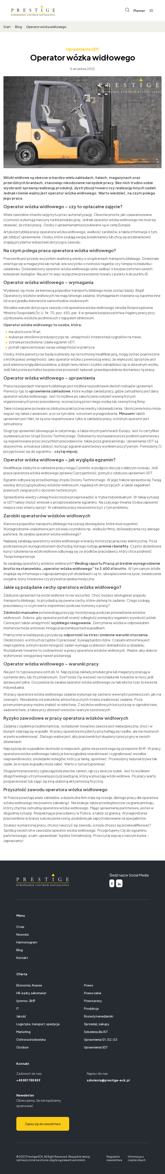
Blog (18, 27)
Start (7, 27)
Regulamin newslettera (114, 1158)
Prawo (88, 985)
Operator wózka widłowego (46, 27)
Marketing (23, 1032)
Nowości (22, 934)
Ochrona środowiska (31, 1039)
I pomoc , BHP (25, 1001)
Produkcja (91, 1008)
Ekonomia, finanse (29, 985)
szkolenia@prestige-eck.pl (108, 1080)
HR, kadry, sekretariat (31, 993)
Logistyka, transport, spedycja (38, 1024)
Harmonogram (26, 942)
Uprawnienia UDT (82, 49)
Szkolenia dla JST (96, 1032)
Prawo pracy (93, 1001)
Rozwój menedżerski (98, 1016)
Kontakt (22, 958)
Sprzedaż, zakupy (96, 1024)
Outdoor (22, 1047)
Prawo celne (92, 993)
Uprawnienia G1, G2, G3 (100, 1039)
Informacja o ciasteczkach (136, 1158)
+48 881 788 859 (28, 1080)
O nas (20, 927)
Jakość (21, 1016)
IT (17, 1008)
